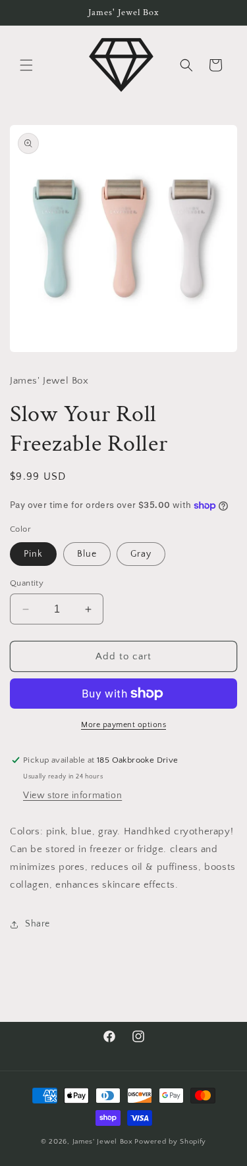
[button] (26, 65)
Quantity (26, 583)
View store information (72, 795)
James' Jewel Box (102, 1142)
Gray (140, 554)
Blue (87, 554)
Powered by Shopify (170, 1142)
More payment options (123, 725)
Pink (33, 554)
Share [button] (37, 924)
